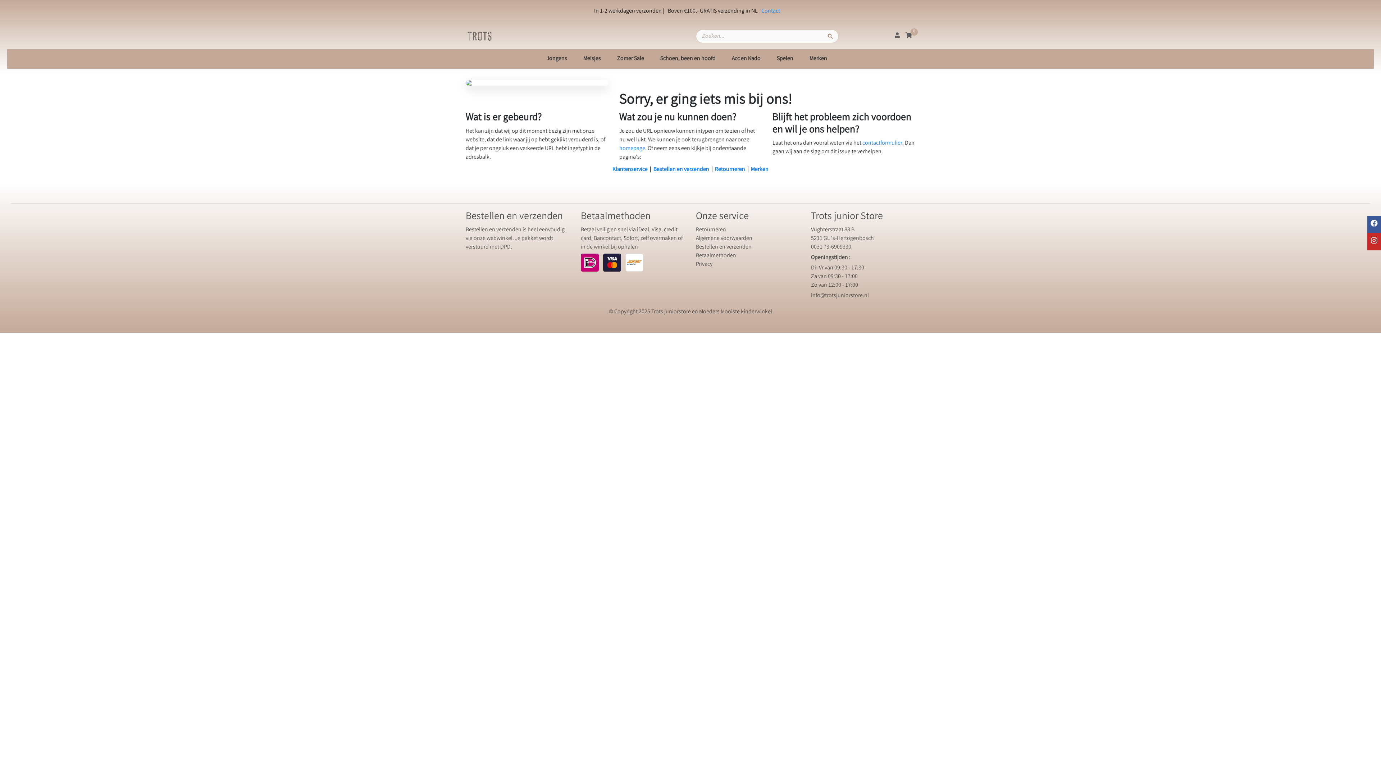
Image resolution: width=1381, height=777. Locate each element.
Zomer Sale (630, 59)
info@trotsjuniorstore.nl (840, 296)
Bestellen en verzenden (681, 169)
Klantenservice (630, 169)
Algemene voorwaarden (724, 239)
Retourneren (730, 169)
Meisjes (592, 59)
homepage (632, 149)
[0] (909, 36)
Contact (770, 11)
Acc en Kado (746, 59)
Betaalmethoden (716, 256)
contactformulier (882, 143)
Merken (818, 59)
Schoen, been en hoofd (688, 59)
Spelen (785, 59)
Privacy (704, 264)
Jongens (557, 59)
